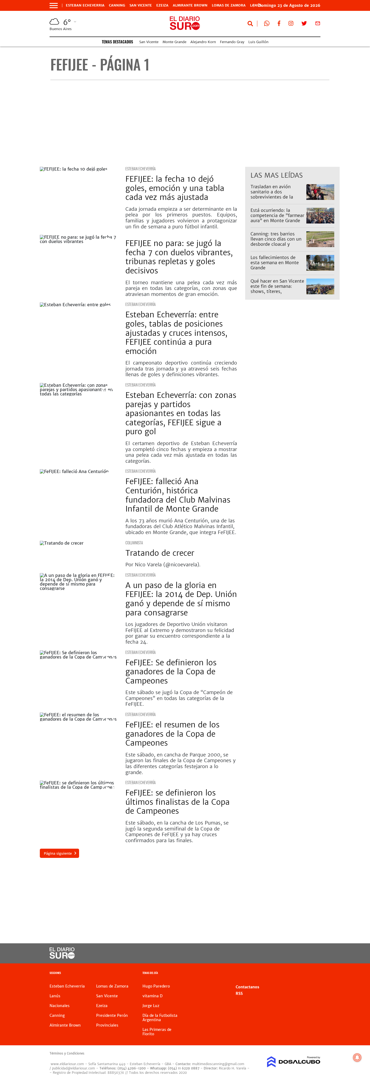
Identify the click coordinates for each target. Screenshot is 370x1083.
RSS (239, 993)
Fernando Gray (232, 42)
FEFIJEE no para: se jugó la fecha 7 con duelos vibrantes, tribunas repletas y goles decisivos (179, 257)
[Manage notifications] (357, 1057)
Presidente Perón (112, 1015)
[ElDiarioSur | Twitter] (304, 24)
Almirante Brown (190, 5)
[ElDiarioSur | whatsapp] (267, 24)
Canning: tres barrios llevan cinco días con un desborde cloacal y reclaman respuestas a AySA (276, 244)
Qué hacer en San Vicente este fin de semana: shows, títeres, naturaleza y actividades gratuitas (277, 291)
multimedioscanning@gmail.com (218, 1064)
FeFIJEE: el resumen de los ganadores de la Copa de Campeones (172, 734)
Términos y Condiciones (67, 1053)
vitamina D (152, 995)
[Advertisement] (190, 123)
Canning (117, 5)
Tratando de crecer (159, 553)
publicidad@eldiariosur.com (73, 1068)
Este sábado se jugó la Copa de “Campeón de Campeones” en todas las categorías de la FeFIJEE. (179, 698)
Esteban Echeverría (140, 168)
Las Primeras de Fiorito (156, 1031)
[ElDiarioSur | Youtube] (290, 953)
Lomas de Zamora (229, 5)
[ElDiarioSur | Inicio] (314, 973)
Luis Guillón (258, 42)
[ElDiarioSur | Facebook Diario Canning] (279, 24)
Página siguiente (58, 853)
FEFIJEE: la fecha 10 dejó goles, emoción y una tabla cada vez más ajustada (174, 188)
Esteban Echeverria (85, 5)
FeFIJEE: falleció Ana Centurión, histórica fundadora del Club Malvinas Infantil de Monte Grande (177, 495)
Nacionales (60, 1005)
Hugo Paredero (156, 986)
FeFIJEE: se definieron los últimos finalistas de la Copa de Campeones (177, 802)
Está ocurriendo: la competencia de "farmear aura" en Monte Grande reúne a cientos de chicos (277, 218)
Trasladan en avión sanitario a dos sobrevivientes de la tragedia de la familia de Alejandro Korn (276, 197)
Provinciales (107, 1025)
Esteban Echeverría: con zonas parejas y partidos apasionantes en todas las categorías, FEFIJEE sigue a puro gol (180, 413)
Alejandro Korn (203, 42)
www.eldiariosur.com (67, 1064)
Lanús (55, 995)
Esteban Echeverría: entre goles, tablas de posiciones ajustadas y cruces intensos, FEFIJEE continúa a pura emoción (176, 333)
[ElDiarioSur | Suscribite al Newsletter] (317, 24)
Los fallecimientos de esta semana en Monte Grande (275, 262)
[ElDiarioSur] (62, 957)
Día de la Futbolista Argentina (159, 1017)
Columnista (134, 542)
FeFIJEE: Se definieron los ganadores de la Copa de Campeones (170, 672)
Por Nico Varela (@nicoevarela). (162, 564)
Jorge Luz (150, 1005)
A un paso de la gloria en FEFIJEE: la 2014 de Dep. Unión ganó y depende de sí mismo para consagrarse (181, 599)
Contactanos (247, 987)
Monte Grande (174, 42)
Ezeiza (162, 5)
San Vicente (140, 5)
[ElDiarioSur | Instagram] (290, 24)
